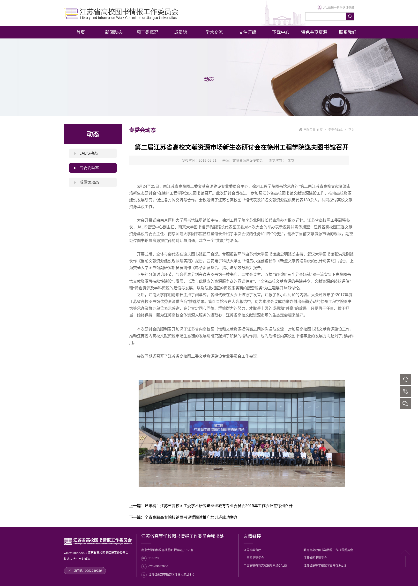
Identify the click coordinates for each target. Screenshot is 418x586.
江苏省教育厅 (252, 550)
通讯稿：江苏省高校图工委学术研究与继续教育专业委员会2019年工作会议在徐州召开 (211, 506)
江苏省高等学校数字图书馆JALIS (325, 565)
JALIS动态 (89, 153)
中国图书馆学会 (254, 558)
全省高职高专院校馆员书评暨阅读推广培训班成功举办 (183, 517)
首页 (320, 130)
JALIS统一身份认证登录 (338, 7)
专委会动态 (89, 168)
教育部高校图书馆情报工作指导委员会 (328, 550)
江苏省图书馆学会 (315, 558)
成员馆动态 (89, 182)
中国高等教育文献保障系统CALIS (265, 565)
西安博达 (84, 559)
